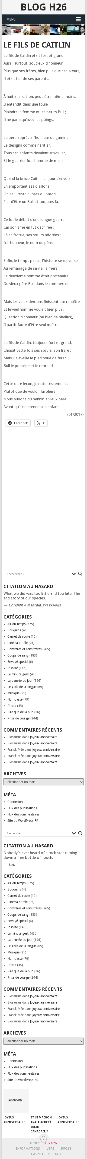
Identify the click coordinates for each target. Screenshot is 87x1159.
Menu (11, 19)
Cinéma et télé (17, 643)
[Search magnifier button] (80, 574)
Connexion (15, 802)
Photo (11, 706)
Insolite (12, 668)
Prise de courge (18, 718)
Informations (28, 1148)
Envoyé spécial (17, 662)
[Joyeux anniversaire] (16, 1101)
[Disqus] (43, 503)
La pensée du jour (20, 680)
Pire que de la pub (20, 712)
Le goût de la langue (21, 687)
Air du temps (16, 624)
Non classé (15, 699)
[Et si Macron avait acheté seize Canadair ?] (43, 1101)
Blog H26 (43, 7)
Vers (50, 1148)
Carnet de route (18, 636)
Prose (66, 1148)
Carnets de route (46, 1154)
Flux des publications (22, 808)
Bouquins (14, 630)
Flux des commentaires (23, 814)
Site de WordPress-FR (22, 820)
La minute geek (18, 674)
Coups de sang (18, 655)
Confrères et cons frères (24, 649)
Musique (13, 693)
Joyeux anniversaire (43, 737)
